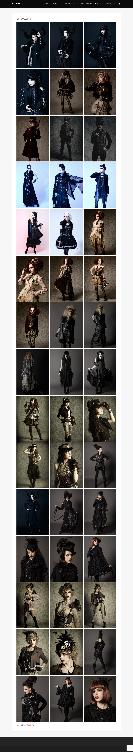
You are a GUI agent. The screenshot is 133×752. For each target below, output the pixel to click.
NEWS (82, 4)
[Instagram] (119, 4)
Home (46, 4)
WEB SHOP (89, 4)
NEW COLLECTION (56, 4)
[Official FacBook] (117, 4)
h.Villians (67, 4)
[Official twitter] (114, 4)
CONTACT (109, 4)
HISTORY (75, 4)
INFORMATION (99, 4)
